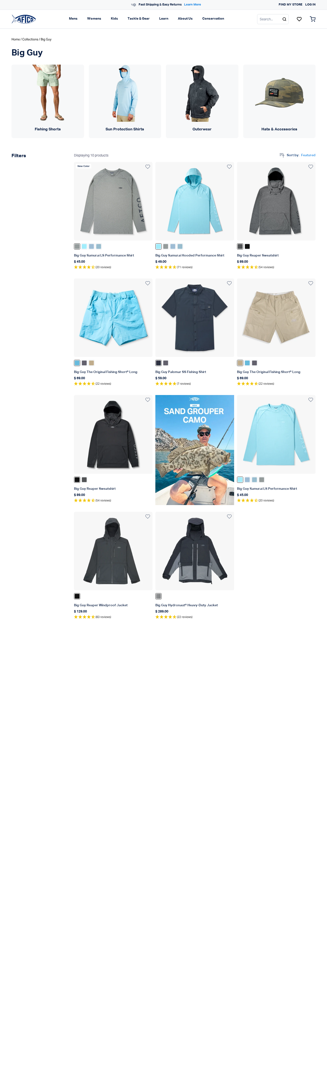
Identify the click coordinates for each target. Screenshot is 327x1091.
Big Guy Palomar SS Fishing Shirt (180, 372)
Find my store (290, 4)
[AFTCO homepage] (23, 18)
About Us (185, 18)
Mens (73, 18)
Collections (30, 39)
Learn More (190, 4)
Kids (114, 18)
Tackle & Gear (139, 18)
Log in (310, 4)
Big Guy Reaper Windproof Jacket (101, 605)
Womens (94, 18)
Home (15, 39)
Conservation (213, 18)
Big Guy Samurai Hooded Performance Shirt (189, 255)
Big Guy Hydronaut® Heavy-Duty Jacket (186, 605)
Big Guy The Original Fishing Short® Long (105, 372)
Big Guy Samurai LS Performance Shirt (104, 255)
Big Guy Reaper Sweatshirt (258, 255)
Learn (163, 18)
